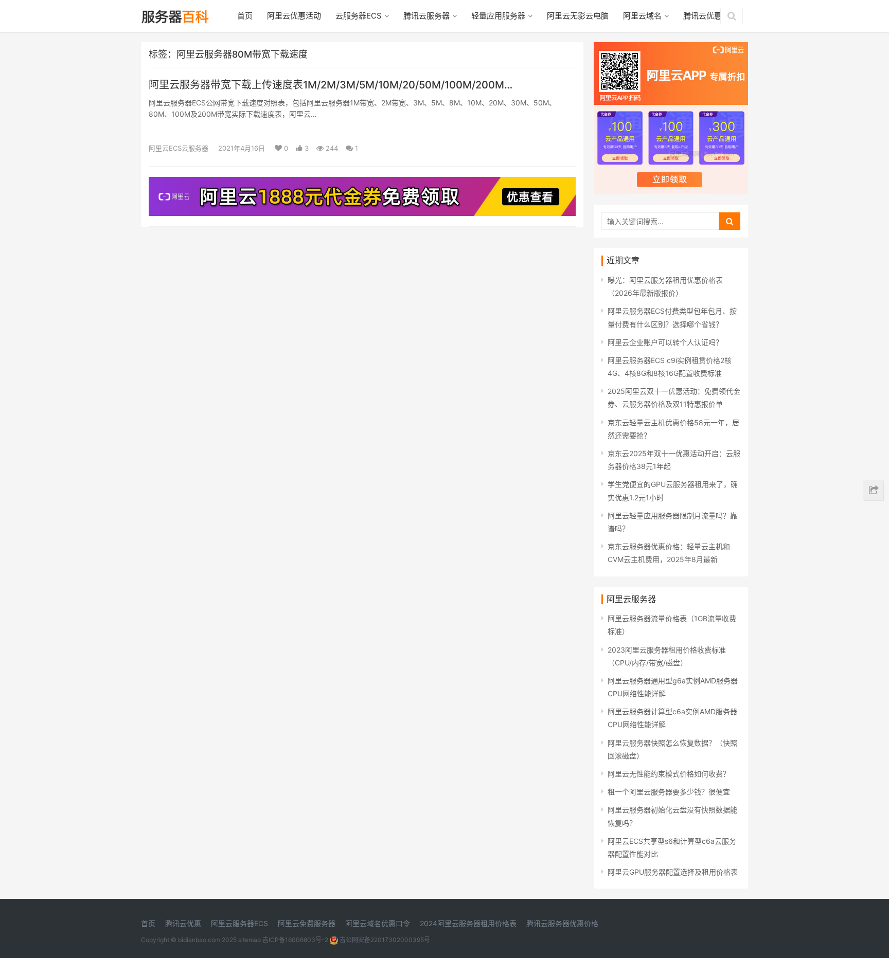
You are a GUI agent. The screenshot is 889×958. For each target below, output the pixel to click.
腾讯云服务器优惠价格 (562, 923)
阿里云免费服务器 (306, 923)
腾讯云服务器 (426, 16)
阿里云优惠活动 (294, 16)
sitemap (249, 940)
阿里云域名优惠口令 (377, 923)
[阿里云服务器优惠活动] (362, 183)
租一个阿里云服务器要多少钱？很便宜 (669, 791)
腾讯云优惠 (702, 16)
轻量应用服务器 (498, 16)
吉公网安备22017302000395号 (384, 940)
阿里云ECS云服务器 (178, 148)
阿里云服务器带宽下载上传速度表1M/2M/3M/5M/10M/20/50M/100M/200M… (330, 85)
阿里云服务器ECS (239, 923)
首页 (245, 16)
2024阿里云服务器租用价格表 (468, 923)
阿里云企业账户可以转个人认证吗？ (665, 342)
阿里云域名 (642, 16)
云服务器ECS (358, 16)
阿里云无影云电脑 (578, 16)
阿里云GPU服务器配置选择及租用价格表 (673, 871)
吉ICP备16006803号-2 (295, 940)
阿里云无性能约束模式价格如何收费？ (669, 773)
